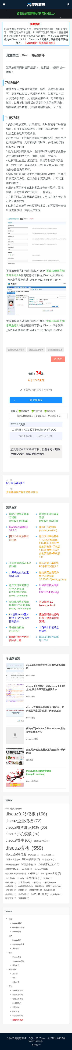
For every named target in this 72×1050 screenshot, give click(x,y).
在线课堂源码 (25, 886)
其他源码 (15, 948)
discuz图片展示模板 (26, 827)
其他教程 (29, 760)
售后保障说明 (17, 999)
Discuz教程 (30, 675)
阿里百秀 (10, 898)
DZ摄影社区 (49, 864)
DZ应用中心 (28, 864)
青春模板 (23, 898)
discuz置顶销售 (36, 350)
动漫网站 (24, 882)
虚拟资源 (23, 894)
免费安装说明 (17, 990)
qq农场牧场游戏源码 (15, 873)
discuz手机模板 (22, 834)
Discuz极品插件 (33, 55)
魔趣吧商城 (20, 1038)
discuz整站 (42, 840)
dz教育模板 (12, 869)
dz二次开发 (47, 855)
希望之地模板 (53, 886)
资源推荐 (12, 969)
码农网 (22, 890)
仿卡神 (48, 878)
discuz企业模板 (23, 821)
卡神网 (36, 882)
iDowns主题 (41, 869)
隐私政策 (15, 1011)
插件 (10, 936)
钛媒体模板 (57, 894)
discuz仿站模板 (26, 813)
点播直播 (10, 890)
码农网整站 (35, 890)
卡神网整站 (49, 882)
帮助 (10, 986)
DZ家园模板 (12, 865)
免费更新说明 (17, 995)
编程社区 (49, 890)
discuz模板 (24, 848)
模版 (10, 919)
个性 (20, 878)
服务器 (15, 974)
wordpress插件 (18, 944)
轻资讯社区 (39, 894)
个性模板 (33, 877)
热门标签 (15, 1007)
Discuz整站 (16, 932)
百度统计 (36, 1045)
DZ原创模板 (31, 859)
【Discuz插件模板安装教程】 (40, 42)
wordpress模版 (18, 927)
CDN (14, 978)
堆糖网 (39, 886)
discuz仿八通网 (13, 809)
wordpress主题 (51, 873)
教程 (10, 953)
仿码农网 (10, 882)
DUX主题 (33, 855)
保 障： (14, 411)
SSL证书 (15, 982)
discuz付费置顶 (55, 350)
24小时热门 (16, 1003)
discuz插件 (18, 840)
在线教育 (10, 886)
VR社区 (33, 873)
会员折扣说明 (17, 1016)
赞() (58, 359)
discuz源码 (15, 854)
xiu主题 (10, 878)
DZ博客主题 (12, 859)
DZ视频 (26, 869)
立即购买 (36, 400)
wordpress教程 (32, 739)
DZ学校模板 (48, 859)
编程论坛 (10, 894)
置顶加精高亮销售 (16, 350)
